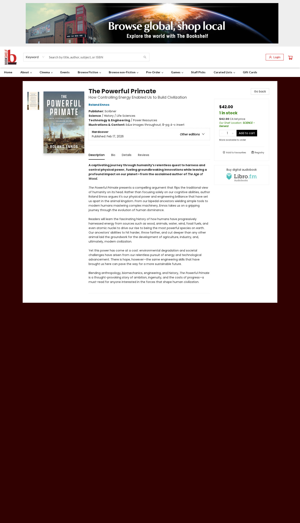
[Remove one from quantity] (221, 133)
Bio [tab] (113, 155)
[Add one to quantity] (232, 133)
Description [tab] (97, 155)
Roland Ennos (99, 105)
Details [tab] (126, 155)
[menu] (150, 72)
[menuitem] (8, 72)
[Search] (145, 57)
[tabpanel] (149, 228)
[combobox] (35, 57)
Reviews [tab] (143, 155)
